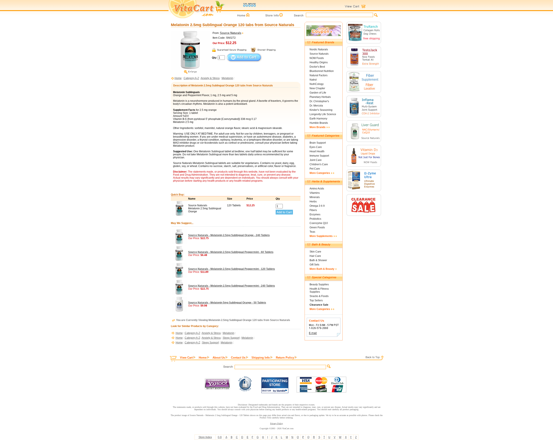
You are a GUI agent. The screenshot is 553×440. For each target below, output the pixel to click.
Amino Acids (317, 188)
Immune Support (319, 155)
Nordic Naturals (319, 49)
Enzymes (315, 214)
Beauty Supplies (319, 284)
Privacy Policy (276, 423)
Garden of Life (318, 92)
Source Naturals (319, 53)
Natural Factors (318, 75)
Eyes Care (316, 147)
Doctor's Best (317, 66)
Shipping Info (260, 357)
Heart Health (317, 151)
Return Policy (285, 357)
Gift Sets (314, 264)
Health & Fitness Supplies (319, 290)
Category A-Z (191, 78)
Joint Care (316, 160)
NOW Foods (317, 58)
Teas (312, 231)
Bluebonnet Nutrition (322, 71)
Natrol (313, 79)
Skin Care (315, 251)
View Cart (186, 357)
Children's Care (319, 164)
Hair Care (315, 255)
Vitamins (315, 192)
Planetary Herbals (320, 96)
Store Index (205, 437)
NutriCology (317, 84)
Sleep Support (231, 337)
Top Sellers (316, 300)
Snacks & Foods (319, 296)
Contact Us (238, 357)
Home (178, 78)
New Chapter (317, 88)
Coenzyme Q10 (319, 223)
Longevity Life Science (323, 114)
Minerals (315, 197)
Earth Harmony (318, 118)
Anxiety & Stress (210, 78)
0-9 (220, 437)
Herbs (313, 201)
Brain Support (318, 142)
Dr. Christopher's (319, 101)
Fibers (313, 210)
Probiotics (315, 218)
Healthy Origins (319, 62)
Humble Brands (319, 122)
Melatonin (227, 78)
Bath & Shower (318, 260)
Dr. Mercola (316, 105)
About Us (219, 357)
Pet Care (315, 168)
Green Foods (317, 227)
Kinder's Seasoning (321, 109)
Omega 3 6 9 (317, 205)
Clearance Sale (319, 304)
